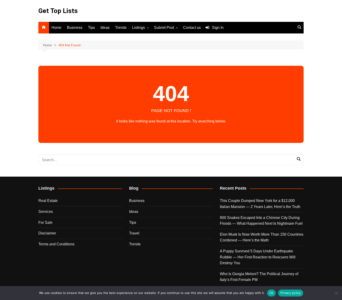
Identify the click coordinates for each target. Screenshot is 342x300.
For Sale (45, 222)
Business (74, 28)
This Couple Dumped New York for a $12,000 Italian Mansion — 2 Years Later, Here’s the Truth (260, 204)
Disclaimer (47, 233)
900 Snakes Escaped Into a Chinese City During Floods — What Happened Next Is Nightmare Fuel (261, 221)
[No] (336, 293)
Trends (121, 28)
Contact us (192, 28)
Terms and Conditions (56, 244)
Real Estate (48, 201)
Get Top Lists (58, 11)
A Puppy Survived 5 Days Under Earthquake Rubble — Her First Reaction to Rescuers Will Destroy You (257, 257)
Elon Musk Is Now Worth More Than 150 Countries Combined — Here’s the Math (261, 237)
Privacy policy (290, 293)
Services (45, 212)
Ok (271, 293)
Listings (138, 28)
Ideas (105, 28)
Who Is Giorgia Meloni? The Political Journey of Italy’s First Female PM (259, 277)
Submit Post (164, 28)
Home (56, 28)
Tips (91, 28)
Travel (134, 233)
